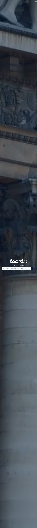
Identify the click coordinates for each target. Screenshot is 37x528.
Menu (36, 2)
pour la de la (4, 2)
